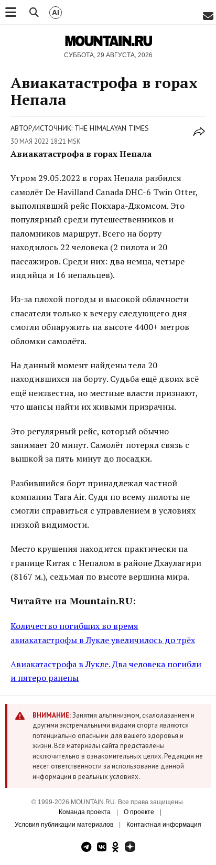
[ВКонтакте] (101, 848)
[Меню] (10, 12)
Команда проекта (85, 812)
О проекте (139, 812)
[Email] (208, 16)
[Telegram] (86, 848)
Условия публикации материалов (64, 824)
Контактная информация (163, 824)
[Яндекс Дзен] (130, 848)
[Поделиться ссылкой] (199, 137)
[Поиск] (34, 12)
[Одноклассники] (116, 848)
